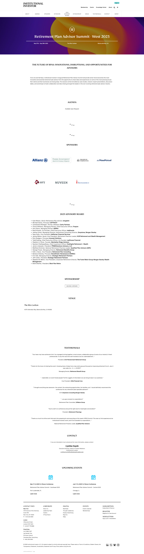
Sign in (116, 3)
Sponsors (57, 14)
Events (92, 7)
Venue (87, 14)
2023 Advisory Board (67, 14)
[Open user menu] (117, 7)
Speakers (47, 14)
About (110, 7)
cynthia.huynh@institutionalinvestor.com (72, 452)
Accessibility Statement (43, 546)
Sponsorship (77, 14)
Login (34, 551)
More (116, 14)
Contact (107, 14)
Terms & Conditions (84, 544)
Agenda (37, 14)
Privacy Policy (56, 546)
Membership (84, 7)
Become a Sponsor (72, 286)
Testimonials (97, 14)
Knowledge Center (101, 7)
